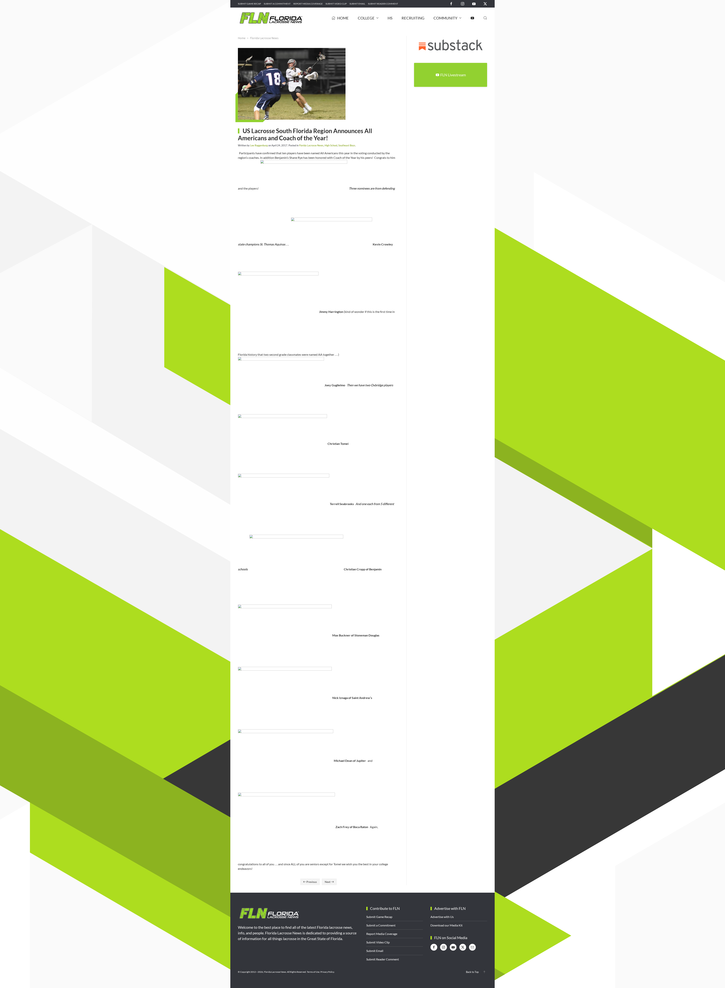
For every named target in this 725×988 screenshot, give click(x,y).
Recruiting (413, 18)
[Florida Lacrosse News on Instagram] (462, 3)
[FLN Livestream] (472, 17)
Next (327, 881)
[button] (485, 17)
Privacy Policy (327, 971)
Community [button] (445, 18)
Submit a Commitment (277, 3)
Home (343, 18)
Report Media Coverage (308, 3)
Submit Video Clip (336, 3)
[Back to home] (271, 17)
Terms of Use (313, 971)
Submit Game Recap (249, 3)
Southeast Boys (346, 145)
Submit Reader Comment (383, 3)
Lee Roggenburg (259, 145)
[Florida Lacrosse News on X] (485, 3)
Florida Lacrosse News (311, 145)
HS (390, 18)
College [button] (366, 18)
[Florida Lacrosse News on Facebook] (451, 3)
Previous (311, 881)
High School (331, 145)
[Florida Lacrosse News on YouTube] (474, 3)
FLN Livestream (453, 74)
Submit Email (357, 3)
